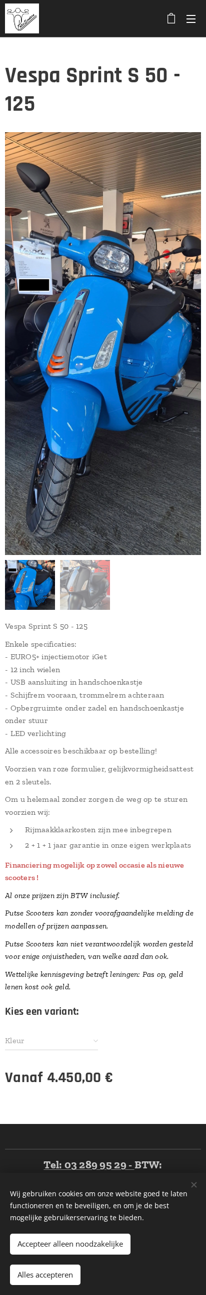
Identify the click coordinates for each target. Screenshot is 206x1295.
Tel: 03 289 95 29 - (89, 1164)
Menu (191, 18)
